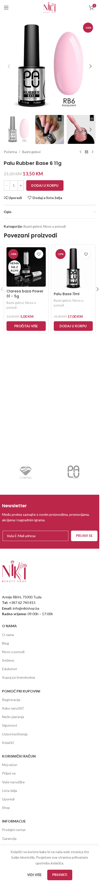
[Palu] (74, 472)
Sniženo (8, 660)
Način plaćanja (13, 717)
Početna (10, 152)
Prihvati (59, 875)
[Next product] (93, 152)
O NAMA (9, 626)
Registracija (11, 700)
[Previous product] (81, 152)
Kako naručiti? (13, 708)
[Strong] (26, 472)
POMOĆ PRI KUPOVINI (21, 691)
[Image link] (14, 571)
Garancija (9, 838)
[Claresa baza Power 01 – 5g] (26, 267)
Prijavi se (9, 773)
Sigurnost (9, 725)
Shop (6, 807)
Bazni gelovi (31, 152)
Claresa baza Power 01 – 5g (25, 294)
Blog (5, 643)
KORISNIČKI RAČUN (19, 756)
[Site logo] (50, 7)
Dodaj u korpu (44, 185)
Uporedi (8, 799)
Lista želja (9, 790)
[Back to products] (87, 152)
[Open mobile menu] (6, 8)
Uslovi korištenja (15, 734)
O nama (8, 635)
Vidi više (34, 875)
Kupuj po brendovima (18, 677)
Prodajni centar (14, 830)
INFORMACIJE (14, 821)
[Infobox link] (50, 512)
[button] (9, 66)
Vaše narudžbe (13, 782)
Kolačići (8, 742)
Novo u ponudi (54, 226)
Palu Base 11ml (67, 293)
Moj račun (9, 765)
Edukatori (9, 669)
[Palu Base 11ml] (73, 268)
